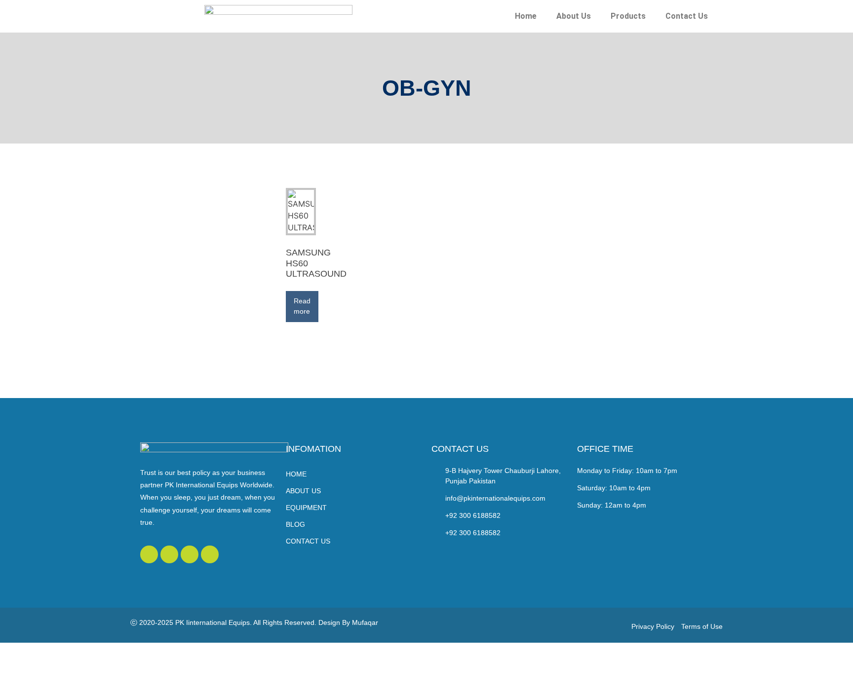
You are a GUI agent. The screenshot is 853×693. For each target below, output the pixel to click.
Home (526, 16)
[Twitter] (149, 554)
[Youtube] (189, 554)
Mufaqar (365, 622)
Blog (295, 524)
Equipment (306, 507)
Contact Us (686, 16)
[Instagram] (210, 554)
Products (628, 16)
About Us (573, 16)
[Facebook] (169, 554)
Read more (302, 306)
